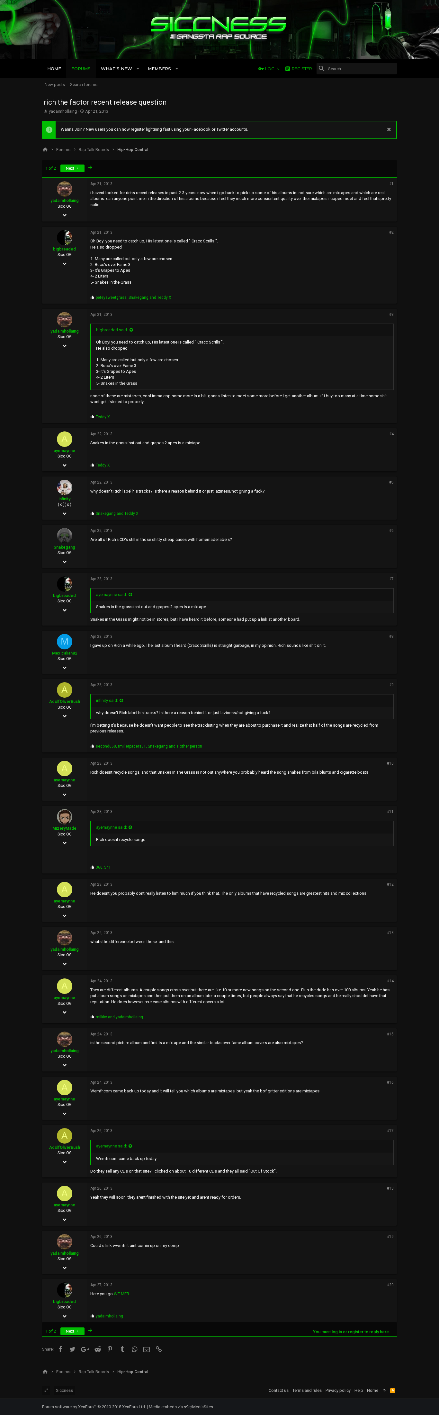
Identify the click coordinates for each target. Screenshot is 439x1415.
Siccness (64, 1390)
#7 (391, 579)
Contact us (279, 1390)
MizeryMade (64, 828)
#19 (390, 1236)
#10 (390, 763)
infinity (64, 498)
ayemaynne (64, 450)
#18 (390, 1188)
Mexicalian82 (64, 653)
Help (358, 1390)
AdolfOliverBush (64, 701)
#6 (391, 530)
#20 (390, 1285)
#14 (390, 981)
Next (70, 168)
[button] (138, 68)
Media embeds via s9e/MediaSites (181, 1406)
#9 (391, 685)
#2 (391, 232)
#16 (390, 1082)
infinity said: (107, 700)
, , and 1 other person (149, 746)
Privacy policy (338, 1390)
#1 (391, 184)
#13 (390, 932)
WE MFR (121, 1293)
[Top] (384, 1390)
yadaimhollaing (63, 111)
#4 (391, 434)
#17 (390, 1130)
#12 (390, 884)
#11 (390, 811)
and (117, 513)
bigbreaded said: (112, 329)
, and (133, 297)
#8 (391, 636)
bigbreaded (64, 249)
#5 (391, 482)
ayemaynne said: (111, 594)
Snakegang (64, 547)
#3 (391, 314)
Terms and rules (307, 1390)
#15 (390, 1034)
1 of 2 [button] (50, 168)
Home (372, 1390)
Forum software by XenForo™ (94, 1406)
